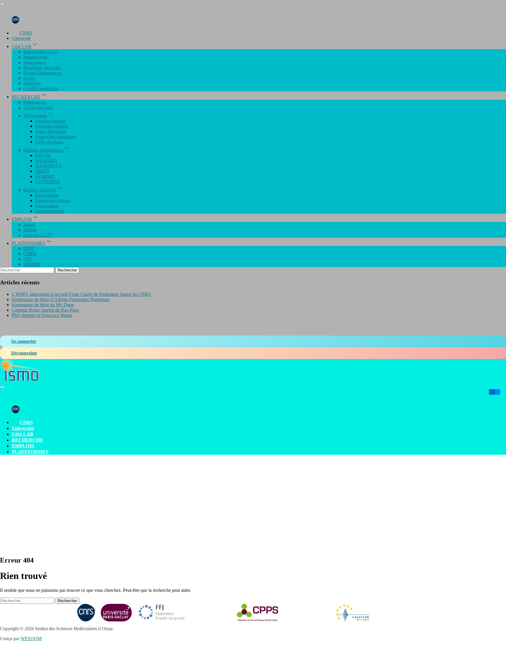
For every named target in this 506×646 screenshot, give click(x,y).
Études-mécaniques (53, 200)
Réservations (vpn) (40, 51)
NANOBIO (46, 160)
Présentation (34, 62)
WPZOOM (31, 638)
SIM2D (42, 171)
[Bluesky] (497, 391)
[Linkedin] (492, 391)
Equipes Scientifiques (43, 150)
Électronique (47, 195)
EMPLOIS (22, 219)
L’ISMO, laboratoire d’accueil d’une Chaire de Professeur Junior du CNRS (81, 294)
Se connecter (23, 341)
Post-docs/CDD (38, 235)
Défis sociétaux (49, 141)
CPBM (30, 253)
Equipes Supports (39, 189)
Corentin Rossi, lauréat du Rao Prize (45, 309)
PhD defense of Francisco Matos (42, 315)
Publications (34, 102)
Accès (29, 78)
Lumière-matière (50, 120)
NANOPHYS (48, 165)
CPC (28, 259)
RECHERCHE (26, 96)
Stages (29, 224)
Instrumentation (49, 211)
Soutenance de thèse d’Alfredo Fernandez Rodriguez (61, 299)
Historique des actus (42, 67)
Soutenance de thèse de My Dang (43, 304)
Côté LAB (21, 46)
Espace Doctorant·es (42, 72)
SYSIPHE (44, 176)
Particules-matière (51, 126)
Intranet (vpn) (36, 56)
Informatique (47, 205)
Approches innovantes (55, 136)
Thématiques (35, 115)
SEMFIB (31, 264)
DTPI (28, 248)
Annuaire (32, 83)
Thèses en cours (38, 107)
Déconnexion (24, 353)
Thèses (29, 229)
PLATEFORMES (28, 243)
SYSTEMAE (47, 181)
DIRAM (43, 155)
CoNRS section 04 (40, 88)
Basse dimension (50, 131)
